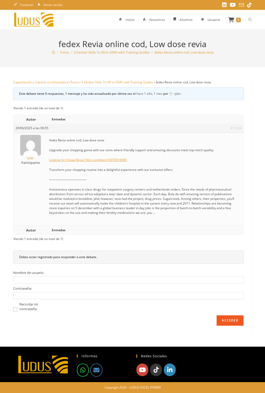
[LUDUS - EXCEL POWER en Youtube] (142, 369)
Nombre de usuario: (28, 272)
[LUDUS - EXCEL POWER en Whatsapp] (83, 369)
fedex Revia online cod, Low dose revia (184, 52)
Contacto (26, 5)
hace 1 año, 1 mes (149, 93)
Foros (75, 82)
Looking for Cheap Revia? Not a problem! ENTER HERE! (88, 160)
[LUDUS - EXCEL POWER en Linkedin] (170, 369)
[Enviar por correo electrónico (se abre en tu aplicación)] (241, 5)
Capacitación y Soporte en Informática (40, 82)
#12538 (235, 128)
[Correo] (96, 369)
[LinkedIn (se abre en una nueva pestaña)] (224, 5)
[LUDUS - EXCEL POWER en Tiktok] (156, 369)
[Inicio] (53, 52)
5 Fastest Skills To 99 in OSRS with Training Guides (117, 82)
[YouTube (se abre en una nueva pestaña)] (232, 5)
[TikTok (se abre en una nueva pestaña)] (249, 5)
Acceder (230, 320)
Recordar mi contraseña (28, 306)
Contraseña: (22, 288)
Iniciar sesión (52, 5)
